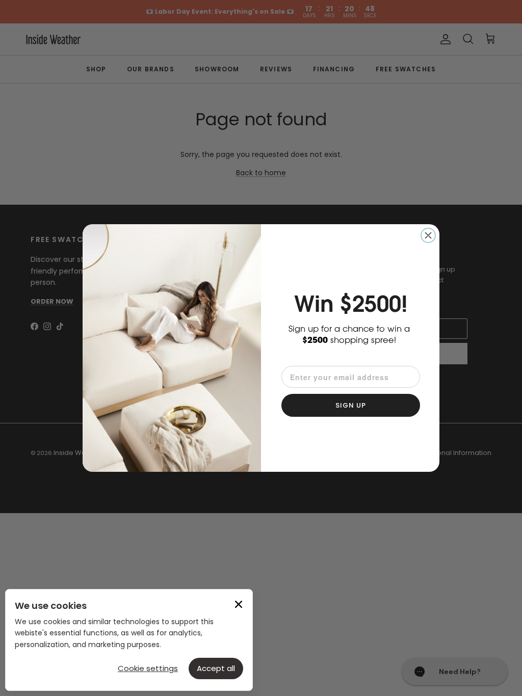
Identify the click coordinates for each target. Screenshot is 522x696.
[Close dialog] (428, 235)
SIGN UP (350, 405)
